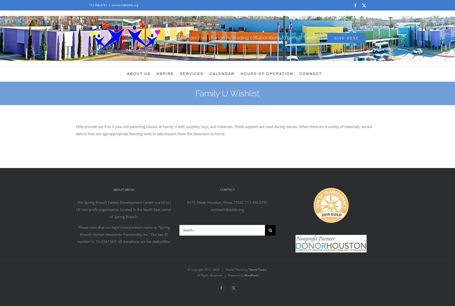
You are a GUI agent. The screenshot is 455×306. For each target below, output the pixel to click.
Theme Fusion (257, 270)
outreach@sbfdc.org (125, 5)
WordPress (251, 275)
